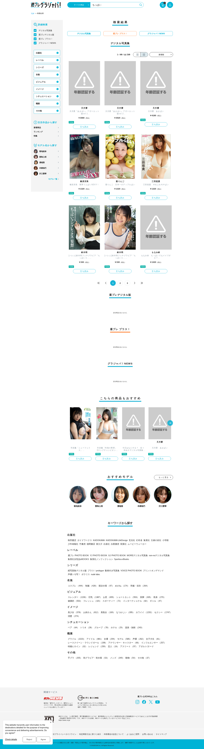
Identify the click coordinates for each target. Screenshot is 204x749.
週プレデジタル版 (46, 35)
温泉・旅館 (134, 627)
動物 (131, 658)
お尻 (109, 597)
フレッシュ (92, 601)
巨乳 (95, 597)
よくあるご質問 (133, 734)
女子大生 (153, 639)
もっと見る (164, 477)
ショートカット (127, 597)
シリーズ (40, 67)
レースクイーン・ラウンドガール (87, 642)
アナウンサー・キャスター (124, 642)
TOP (32, 13)
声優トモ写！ (74, 574)
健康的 (75, 601)
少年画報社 (73, 544)
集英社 (146, 540)
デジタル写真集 (45, 30)
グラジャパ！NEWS (47, 43)
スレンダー (77, 597)
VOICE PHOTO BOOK (131, 570)
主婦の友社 (156, 540)
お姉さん (91, 612)
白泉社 (107, 544)
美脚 (146, 597)
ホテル (117, 627)
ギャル (156, 601)
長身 (159, 597)
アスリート (129, 646)
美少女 (75, 612)
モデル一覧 (52, 179)
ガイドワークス (84, 540)
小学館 (165, 540)
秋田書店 (72, 540)
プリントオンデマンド (153, 570)
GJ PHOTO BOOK (117, 555)
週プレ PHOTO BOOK (78, 555)
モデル (124, 639)
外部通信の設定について (114, 734)
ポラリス (85, 574)
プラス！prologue (96, 570)
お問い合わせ (147, 734)
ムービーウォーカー (137, 544)
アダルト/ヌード (146, 646)
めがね (122, 586)
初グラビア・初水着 (96, 658)
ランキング (38, 132)
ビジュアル (41, 82)
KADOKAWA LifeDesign (117, 540)
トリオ (86, 627)
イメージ (40, 89)
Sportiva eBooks (121, 559)
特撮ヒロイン (77, 646)
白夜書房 (115, 544)
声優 (139, 639)
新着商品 (37, 127)
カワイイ (144, 612)
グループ (102, 627)
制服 (91, 586)
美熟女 (108, 612)
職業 (38, 103)
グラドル (76, 639)
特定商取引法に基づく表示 (90, 734)
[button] (170, 423)
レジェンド (97, 646)
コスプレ (76, 586)
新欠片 (99, 544)
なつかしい (125, 612)
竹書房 (82, 544)
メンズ (117, 658)
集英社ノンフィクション (101, 559)
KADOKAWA (99, 540)
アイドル (94, 639)
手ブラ (75, 658)
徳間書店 (91, 544)
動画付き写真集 (112, 570)
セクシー (163, 612)
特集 (35, 136)
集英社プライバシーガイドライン (62, 734)
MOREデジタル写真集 (137, 555)
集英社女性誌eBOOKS (78, 559)
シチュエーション (43, 96)
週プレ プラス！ (46, 39)
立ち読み (84, 127)
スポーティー (112, 601)
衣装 (38, 74)
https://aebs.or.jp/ (64, 720)
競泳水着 (106, 586)
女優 (110, 639)
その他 (39, 111)
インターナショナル (136, 601)
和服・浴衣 (139, 586)
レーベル (40, 60)
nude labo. (95, 574)
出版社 (39, 53)
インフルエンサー (153, 642)
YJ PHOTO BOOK (98, 555)
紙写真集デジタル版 (77, 570)
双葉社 (123, 544)
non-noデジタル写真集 (159, 555)
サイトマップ (161, 734)
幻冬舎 (139, 540)
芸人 (113, 646)
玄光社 (132, 540)
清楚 (74, 616)
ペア (73, 627)
